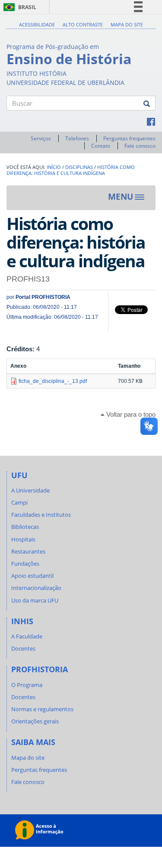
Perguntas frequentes (129, 138)
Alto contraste (83, 24)
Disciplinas (79, 167)
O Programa (26, 685)
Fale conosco (140, 145)
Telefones (77, 138)
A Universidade (30, 490)
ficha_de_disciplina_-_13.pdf (53, 381)
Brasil (18, 7)
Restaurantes (28, 551)
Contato (100, 145)
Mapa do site (127, 24)
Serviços (41, 138)
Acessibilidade (37, 24)
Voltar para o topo (130, 414)
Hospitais (23, 539)
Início (54, 167)
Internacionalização (36, 588)
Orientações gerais (35, 721)
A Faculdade (26, 636)
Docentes (23, 648)
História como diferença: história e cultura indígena (70, 170)
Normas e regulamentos (42, 709)
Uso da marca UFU (34, 600)
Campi (19, 502)
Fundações (25, 563)
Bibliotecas (25, 527)
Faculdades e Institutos (41, 514)
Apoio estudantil (32, 576)
